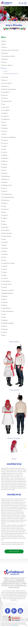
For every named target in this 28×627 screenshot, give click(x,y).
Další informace (15, 625)
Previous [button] (3, 446)
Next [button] (25, 446)
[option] (14, 446)
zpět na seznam (14, 551)
